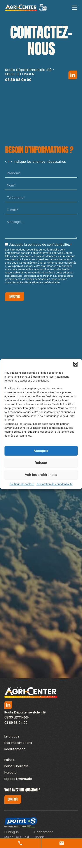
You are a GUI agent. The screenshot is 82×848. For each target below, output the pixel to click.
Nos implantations (18, 743)
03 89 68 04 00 (16, 722)
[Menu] (74, 7)
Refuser (41, 463)
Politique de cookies (22, 483)
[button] (75, 364)
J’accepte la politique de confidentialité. (40, 244)
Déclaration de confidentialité (55, 483)
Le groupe (11, 736)
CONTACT (13, 799)
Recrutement (14, 749)
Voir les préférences (41, 475)
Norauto (10, 772)
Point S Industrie (16, 766)
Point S (9, 760)
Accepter (41, 451)
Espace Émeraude (18, 779)
